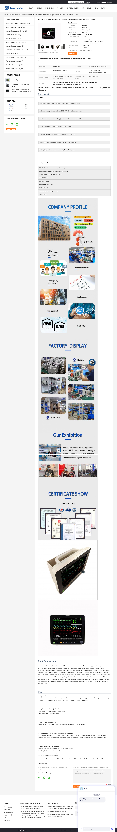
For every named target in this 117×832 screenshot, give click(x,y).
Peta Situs (7, 820)
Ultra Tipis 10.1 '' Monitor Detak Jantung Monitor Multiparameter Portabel (33, 816)
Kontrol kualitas (73, 8)
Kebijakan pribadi (22, 830)
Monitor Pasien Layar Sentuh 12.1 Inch (51, 759)
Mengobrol (72, 53)
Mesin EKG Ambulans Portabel (57, 811)
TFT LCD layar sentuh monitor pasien (21, 80)
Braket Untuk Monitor (13, 68)
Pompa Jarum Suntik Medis (14, 57)
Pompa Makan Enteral (13, 61)
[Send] (112, 829)
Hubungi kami (86, 8)
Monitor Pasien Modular (13, 46)
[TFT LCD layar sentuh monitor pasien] (7, 80)
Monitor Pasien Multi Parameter (16, 23)
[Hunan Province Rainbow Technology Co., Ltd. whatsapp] (13, 124)
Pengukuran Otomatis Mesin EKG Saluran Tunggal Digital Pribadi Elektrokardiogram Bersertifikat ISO (60, 808)
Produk (39, 8)
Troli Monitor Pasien (12, 65)
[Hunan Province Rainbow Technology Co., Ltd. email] (8, 124)
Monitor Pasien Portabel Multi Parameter (72, 759)
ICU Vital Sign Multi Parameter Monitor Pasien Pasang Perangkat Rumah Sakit (32, 812)
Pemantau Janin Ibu (12, 38)
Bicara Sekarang (100, 2)
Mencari (87, 2)
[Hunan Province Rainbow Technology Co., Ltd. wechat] (18, 124)
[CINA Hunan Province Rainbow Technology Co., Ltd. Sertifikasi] (11, 107)
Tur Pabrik (60, 8)
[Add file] (81, 829)
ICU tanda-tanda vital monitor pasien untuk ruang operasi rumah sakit (32, 807)
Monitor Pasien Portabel (14, 27)
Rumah (31, 8)
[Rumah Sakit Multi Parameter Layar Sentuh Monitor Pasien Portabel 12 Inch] (7, 90)
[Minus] (112, 789)
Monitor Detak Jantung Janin (15, 42)
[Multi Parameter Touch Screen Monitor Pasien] (7, 85)
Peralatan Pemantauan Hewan (15, 50)
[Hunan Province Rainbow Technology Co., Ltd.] (14, 8)
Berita (96, 8)
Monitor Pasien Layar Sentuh (23, 14)
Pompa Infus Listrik (12, 53)
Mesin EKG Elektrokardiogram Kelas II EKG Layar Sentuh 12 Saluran (60, 815)
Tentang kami (49, 8)
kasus (103, 8)
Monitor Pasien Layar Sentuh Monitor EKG (92, 759)
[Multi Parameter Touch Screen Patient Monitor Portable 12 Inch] (48, 33)
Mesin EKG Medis (11, 35)
